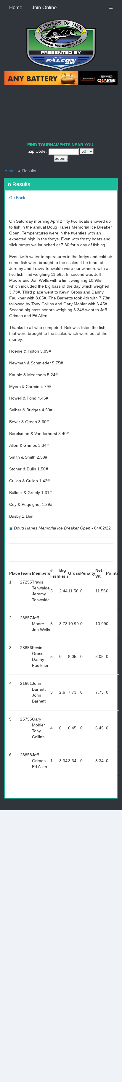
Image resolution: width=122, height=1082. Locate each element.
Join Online (44, 7)
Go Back (17, 197)
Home (15, 7)
